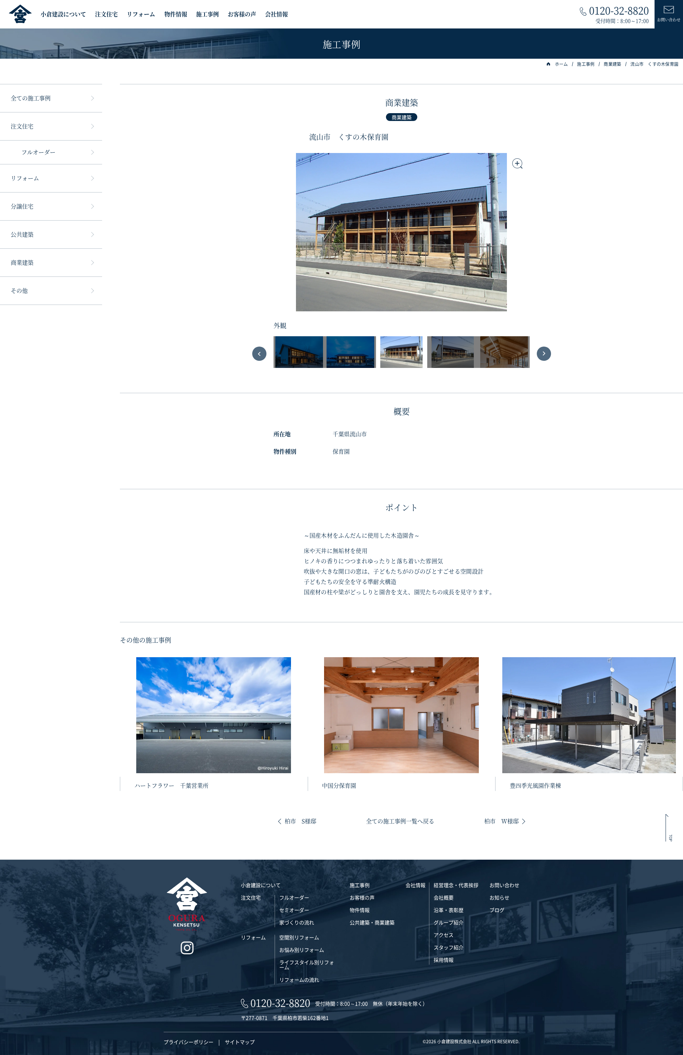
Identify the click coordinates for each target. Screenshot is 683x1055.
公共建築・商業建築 (372, 922)
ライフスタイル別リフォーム (306, 965)
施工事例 (207, 14)
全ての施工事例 (31, 98)
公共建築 (22, 234)
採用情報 (444, 959)
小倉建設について (63, 14)
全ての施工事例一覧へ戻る (400, 821)
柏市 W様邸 (501, 821)
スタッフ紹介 (449, 947)
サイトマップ (240, 1041)
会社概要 (444, 897)
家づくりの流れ (296, 922)
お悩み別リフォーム (301, 949)
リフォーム (141, 14)
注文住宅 (106, 14)
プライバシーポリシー (188, 1041)
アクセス (444, 934)
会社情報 (276, 14)
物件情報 (175, 14)
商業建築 (612, 64)
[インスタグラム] (187, 948)
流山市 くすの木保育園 (654, 64)
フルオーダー (38, 152)
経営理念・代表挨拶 (456, 884)
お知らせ (499, 897)
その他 (19, 290)
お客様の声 (242, 14)
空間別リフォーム (299, 937)
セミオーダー (294, 909)
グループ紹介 (449, 922)
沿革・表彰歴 (449, 909)
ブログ (496, 909)
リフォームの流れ (299, 979)
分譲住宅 (22, 206)
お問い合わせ (504, 884)
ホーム (561, 64)
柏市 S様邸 (300, 821)
